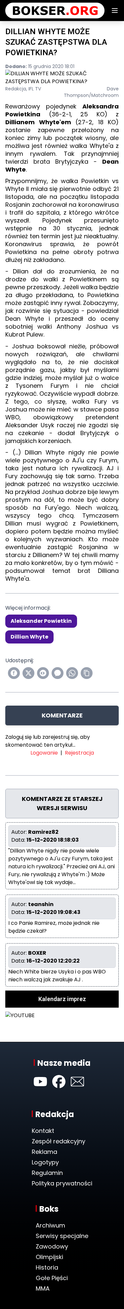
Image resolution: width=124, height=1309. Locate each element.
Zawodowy (52, 1246)
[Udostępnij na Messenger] (57, 673)
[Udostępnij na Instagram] (43, 673)
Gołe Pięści (52, 1278)
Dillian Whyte (29, 637)
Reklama (44, 1152)
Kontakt (43, 1131)
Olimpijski (49, 1257)
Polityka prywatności (62, 1183)
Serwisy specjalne (62, 1236)
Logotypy (45, 1162)
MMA (43, 1288)
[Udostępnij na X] (28, 673)
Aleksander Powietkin (41, 621)
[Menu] (115, 10)
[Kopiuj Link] (87, 673)
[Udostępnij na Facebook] (14, 673)
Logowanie (44, 753)
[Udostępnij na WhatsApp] (72, 673)
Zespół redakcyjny (58, 1141)
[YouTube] (40, 1081)
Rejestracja (79, 753)
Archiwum (50, 1225)
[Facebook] (58, 1081)
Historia (47, 1267)
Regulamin (47, 1173)
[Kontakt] (77, 1081)
